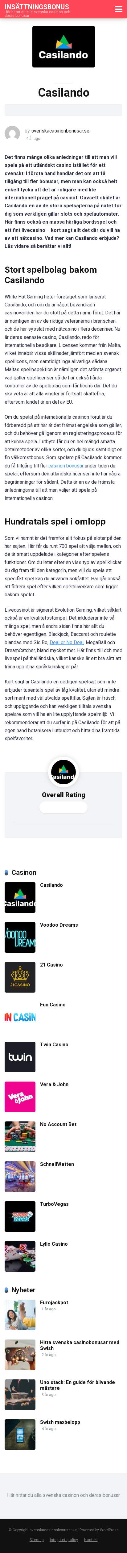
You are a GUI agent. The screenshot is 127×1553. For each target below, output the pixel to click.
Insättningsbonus (37, 6)
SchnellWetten (57, 1164)
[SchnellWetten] (20, 1190)
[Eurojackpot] (20, 1329)
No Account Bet (58, 1124)
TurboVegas (54, 1204)
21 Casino (51, 965)
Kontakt (91, 1539)
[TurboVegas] (20, 1230)
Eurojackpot (54, 1302)
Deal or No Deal (67, 642)
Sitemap (37, 1539)
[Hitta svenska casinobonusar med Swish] (20, 1368)
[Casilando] (20, 911)
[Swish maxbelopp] (20, 1448)
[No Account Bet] (20, 1150)
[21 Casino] (20, 991)
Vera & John (54, 1084)
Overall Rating (63, 795)
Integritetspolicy (64, 1539)
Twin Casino (54, 1045)
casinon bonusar (66, 466)
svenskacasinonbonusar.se (60, 131)
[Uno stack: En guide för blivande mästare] (20, 1408)
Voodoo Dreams (59, 925)
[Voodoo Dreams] (20, 951)
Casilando (51, 885)
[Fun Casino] (20, 1031)
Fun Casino (53, 1005)
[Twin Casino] (20, 1071)
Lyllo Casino (54, 1244)
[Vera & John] (20, 1110)
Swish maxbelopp (60, 1422)
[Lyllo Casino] (20, 1270)
